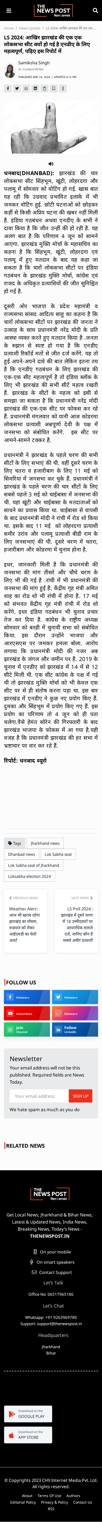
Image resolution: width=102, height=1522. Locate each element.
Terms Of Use (49, 1495)
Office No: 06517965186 (51, 1294)
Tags (16, 843)
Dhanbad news (21, 854)
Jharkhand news (45, 843)
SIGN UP (80, 1096)
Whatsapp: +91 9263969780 (51, 1317)
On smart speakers (55, 1262)
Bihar (51, 1353)
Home (9, 28)
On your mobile (55, 1252)
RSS (51, 1508)
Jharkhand (51, 1346)
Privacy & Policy (54, 1502)
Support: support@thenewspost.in (51, 1323)
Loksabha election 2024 (29, 876)
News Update (29, 28)
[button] (51, 163)
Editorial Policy (23, 1502)
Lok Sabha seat (58, 854)
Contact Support (55, 1272)
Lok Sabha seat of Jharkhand (33, 865)
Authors (73, 1495)
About (27, 1495)
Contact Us (82, 1502)
